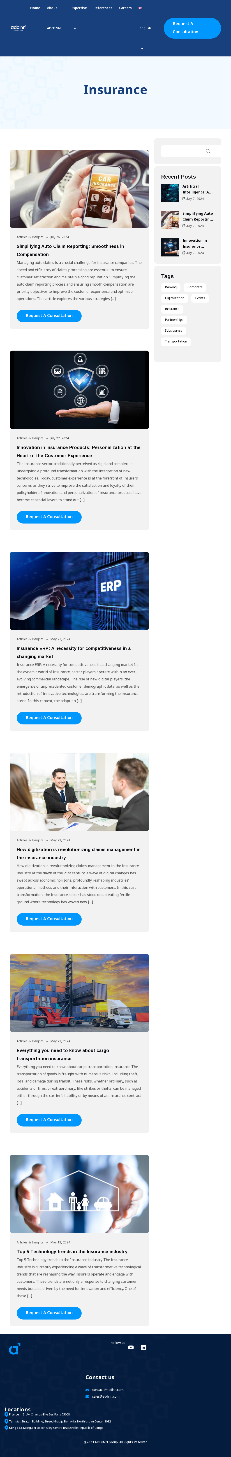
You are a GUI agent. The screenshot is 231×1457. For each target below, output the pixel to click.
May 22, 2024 (60, 639)
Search (208, 151)
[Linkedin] (143, 1347)
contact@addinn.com (108, 1390)
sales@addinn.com (106, 1397)
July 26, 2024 (59, 237)
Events (200, 298)
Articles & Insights (30, 237)
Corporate (195, 287)
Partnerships (174, 320)
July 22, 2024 (59, 438)
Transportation (176, 342)
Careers (125, 8)
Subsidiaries (173, 331)
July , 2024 (195, 198)
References (103, 8)
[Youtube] (130, 1347)
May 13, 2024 (60, 1243)
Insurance (172, 309)
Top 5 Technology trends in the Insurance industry (72, 1251)
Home (35, 8)
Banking (171, 287)
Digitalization (174, 298)
